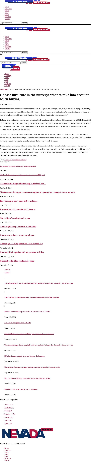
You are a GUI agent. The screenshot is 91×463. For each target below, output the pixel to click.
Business (8, 17)
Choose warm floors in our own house (17, 235)
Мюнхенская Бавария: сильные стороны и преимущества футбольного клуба (37, 192)
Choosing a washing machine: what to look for (21, 244)
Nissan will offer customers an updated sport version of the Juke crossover (29, 334)
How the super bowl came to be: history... (19, 201)
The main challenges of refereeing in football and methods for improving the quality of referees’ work (38, 283)
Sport (7, 15)
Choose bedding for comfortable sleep (17, 261)
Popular (7, 269)
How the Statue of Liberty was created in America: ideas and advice (27, 312)
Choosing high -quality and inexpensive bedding (22, 252)
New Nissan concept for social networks (17, 323)
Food (6, 13)
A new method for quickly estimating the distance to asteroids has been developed (31, 297)
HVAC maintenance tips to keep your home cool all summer (24, 356)
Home (2, 89)
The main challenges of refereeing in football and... (23, 184)
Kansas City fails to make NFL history (17, 209)
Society (7, 19)
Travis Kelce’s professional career (15, 218)
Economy (8, 9)
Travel (7, 11)
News (7, 7)
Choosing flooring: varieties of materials (18, 226)
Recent (6, 272)
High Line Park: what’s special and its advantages (21, 389)
